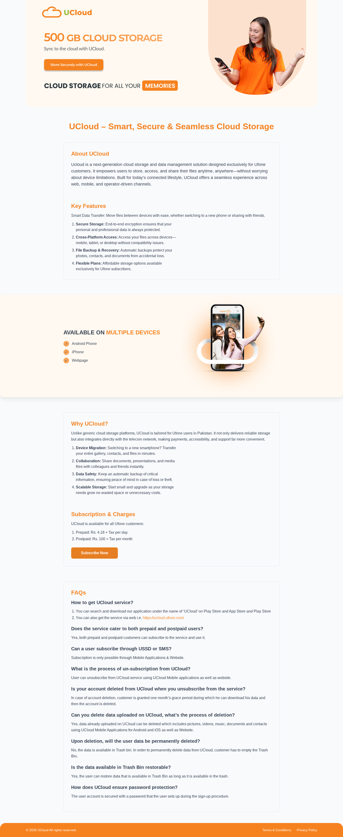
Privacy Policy (307, 830)
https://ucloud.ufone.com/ (163, 618)
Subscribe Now (94, 553)
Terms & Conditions (276, 830)
